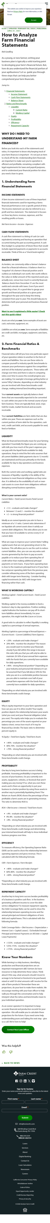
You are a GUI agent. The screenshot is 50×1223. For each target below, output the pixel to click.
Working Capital (22, 113)
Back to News (12, 1063)
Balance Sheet (17, 100)
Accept (33, 20)
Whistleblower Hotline (25, 1183)
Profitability (16, 119)
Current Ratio (21, 110)
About (25, 1152)
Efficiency (15, 122)
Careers (25, 1173)
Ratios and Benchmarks (16, 103)
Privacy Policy (18, 11)
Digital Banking (25, 1156)
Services (25, 1148)
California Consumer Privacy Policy (25, 1180)
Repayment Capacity (20, 125)
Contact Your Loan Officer (18, 1029)
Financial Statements (15, 91)
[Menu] (46, 4)
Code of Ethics (25, 1187)
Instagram (21, 1081)
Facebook (16, 1081)
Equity (14, 116)
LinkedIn (25, 1081)
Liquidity (15, 106)
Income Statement (19, 94)
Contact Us (25, 1161)
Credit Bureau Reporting (25, 1195)
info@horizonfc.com (27, 1124)
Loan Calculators (25, 1165)
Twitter (29, 1081)
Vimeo (33, 1081)
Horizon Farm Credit (25, 1073)
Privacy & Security (25, 1199)
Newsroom (25, 1169)
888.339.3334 (25, 1136)
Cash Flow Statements (20, 97)
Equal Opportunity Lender (25, 1191)
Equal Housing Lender (25, 1210)
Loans (25, 1143)
